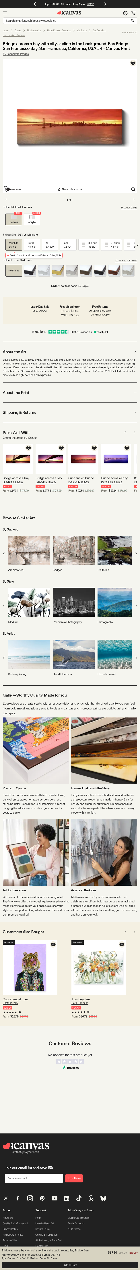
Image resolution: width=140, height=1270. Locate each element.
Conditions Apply (100, 314)
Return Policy (42, 1229)
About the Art (14, 351)
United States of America (59, 30)
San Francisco (99, 30)
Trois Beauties (80, 999)
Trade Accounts (77, 1223)
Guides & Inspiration (46, 1234)
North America (34, 30)
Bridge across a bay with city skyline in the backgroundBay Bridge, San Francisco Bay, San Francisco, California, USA (18, 478)
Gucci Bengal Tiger (15, 999)
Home (6, 30)
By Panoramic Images (16, 54)
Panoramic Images (13, 481)
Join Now (74, 1178)
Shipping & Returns (19, 412)
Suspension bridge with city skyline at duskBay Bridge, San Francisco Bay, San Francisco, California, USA (83, 478)
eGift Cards (74, 1229)
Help (37, 1217)
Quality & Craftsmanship (16, 1223)
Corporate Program (79, 1217)
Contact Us (41, 1246)
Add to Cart (70, 1265)
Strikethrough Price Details (50, 1240)
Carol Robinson (79, 1002)
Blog (5, 1246)
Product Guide (129, 207)
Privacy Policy (10, 1229)
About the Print (16, 392)
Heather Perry (10, 1002)
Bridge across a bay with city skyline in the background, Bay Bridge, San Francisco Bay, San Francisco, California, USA (51, 478)
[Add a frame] (13, 189)
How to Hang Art (44, 1223)
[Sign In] (125, 13)
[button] (13, 219)
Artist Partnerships (13, 1234)
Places (18, 30)
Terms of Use (10, 1240)
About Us (8, 1217)
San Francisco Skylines (14, 35)
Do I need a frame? (126, 260)
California (82, 30)
